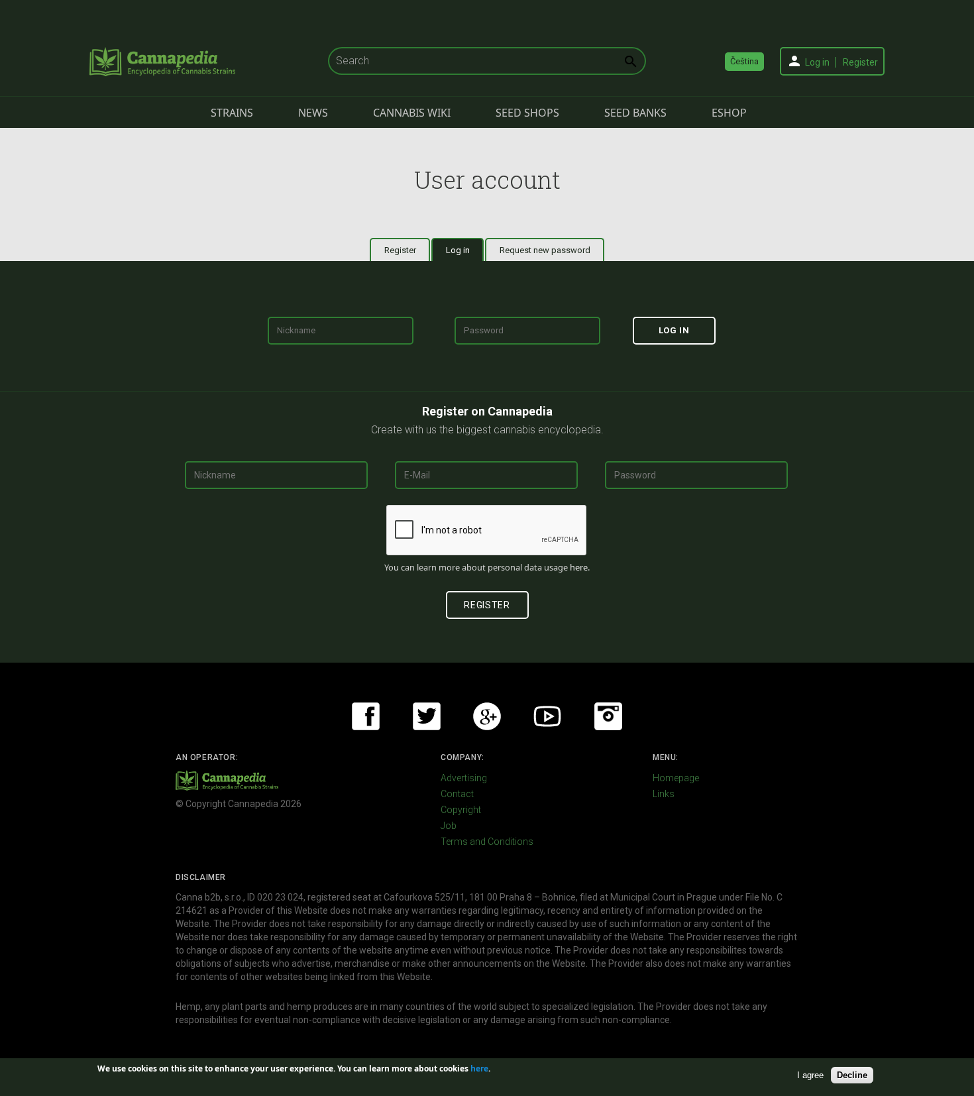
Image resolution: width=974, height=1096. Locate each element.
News (313, 112)
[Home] (162, 61)
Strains (232, 112)
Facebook (365, 716)
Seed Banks (635, 112)
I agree (810, 1075)
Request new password (545, 250)
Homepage (676, 778)
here (579, 567)
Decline (852, 1075)
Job (449, 825)
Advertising (464, 778)
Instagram (608, 716)
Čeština (744, 61)
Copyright (461, 809)
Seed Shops (527, 112)
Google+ (487, 716)
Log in (817, 62)
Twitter (426, 716)
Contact (457, 794)
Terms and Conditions (487, 841)
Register (860, 62)
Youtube (547, 716)
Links (664, 794)
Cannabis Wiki (412, 112)
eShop (729, 112)
